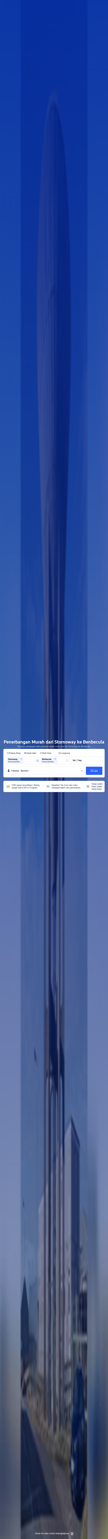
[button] (83, 4)
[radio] (14, 753)
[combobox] (25, 760)
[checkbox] (64, 753)
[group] (21, 760)
